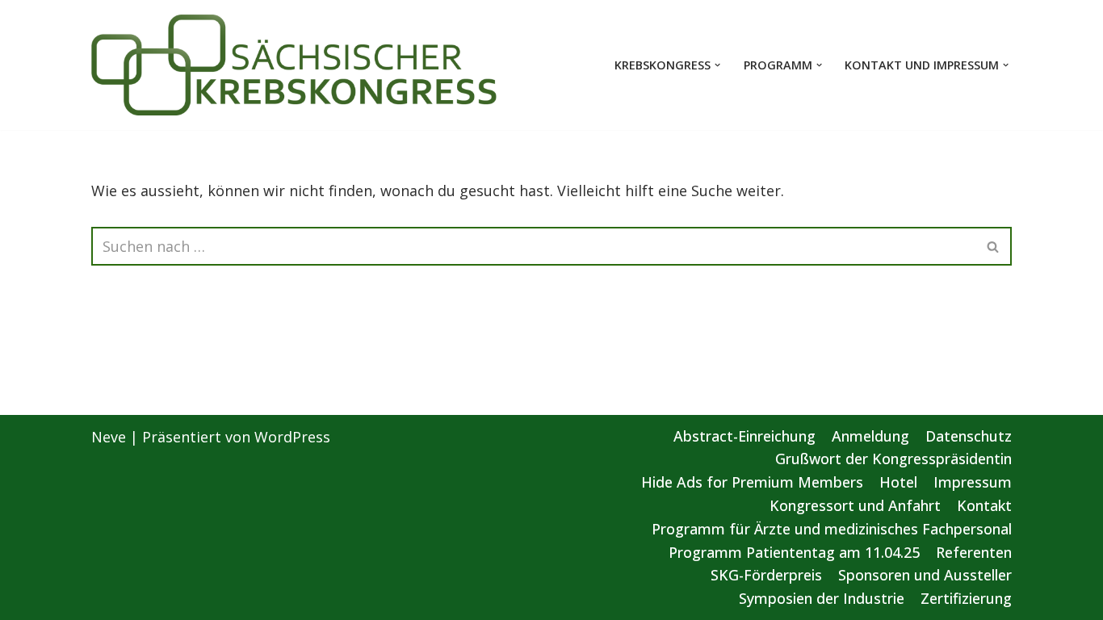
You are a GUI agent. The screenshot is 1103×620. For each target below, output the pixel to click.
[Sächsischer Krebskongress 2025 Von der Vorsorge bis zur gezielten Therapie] (294, 65)
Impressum (972, 482)
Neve (108, 436)
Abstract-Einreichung (744, 436)
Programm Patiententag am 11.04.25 (794, 552)
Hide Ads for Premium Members (752, 482)
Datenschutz (968, 436)
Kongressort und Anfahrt (855, 505)
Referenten (974, 552)
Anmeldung (870, 436)
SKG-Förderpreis (766, 574)
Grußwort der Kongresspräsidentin (893, 458)
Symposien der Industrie (821, 598)
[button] (717, 65)
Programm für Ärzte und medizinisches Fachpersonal (832, 528)
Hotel (898, 482)
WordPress (292, 436)
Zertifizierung (966, 598)
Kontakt (984, 505)
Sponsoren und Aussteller (925, 574)
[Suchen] (993, 246)
